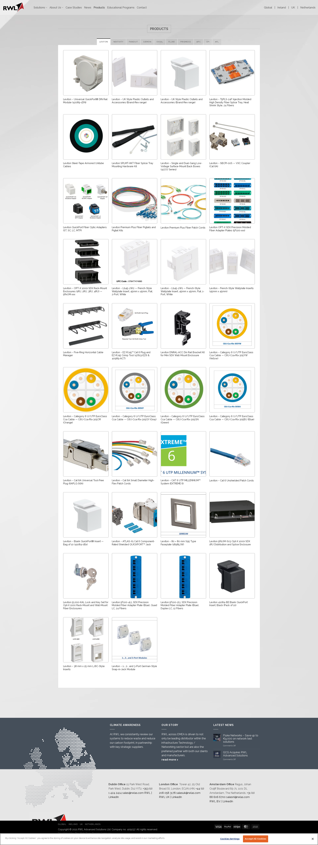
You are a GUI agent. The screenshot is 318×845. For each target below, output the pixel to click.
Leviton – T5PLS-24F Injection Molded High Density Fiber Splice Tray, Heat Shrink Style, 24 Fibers (230, 102)
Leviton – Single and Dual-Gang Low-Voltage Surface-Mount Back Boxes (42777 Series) (181, 166)
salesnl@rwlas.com (238, 797)
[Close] (312, 839)
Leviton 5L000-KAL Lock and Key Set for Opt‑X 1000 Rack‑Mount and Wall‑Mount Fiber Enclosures (85, 605)
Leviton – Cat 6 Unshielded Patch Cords (231, 480)
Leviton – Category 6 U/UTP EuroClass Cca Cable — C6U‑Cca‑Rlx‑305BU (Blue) (231, 418)
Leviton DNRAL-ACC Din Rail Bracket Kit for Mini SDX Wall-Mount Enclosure (183, 354)
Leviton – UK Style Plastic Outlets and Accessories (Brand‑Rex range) (133, 101)
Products (99, 7)
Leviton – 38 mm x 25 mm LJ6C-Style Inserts (84, 668)
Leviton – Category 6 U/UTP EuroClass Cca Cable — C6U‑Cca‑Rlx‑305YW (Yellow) (231, 355)
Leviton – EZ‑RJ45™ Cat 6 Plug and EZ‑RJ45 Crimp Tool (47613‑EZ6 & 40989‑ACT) (131, 355)
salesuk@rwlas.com (188, 792)
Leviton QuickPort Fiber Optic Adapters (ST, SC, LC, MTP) (85, 229)
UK (293, 7)
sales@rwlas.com (133, 792)
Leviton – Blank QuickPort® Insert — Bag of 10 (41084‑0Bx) (83, 543)
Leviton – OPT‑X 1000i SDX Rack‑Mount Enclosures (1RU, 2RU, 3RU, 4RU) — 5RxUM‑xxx (85, 291)
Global (268, 7)
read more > (169, 759)
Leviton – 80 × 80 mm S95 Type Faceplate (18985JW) (178, 543)
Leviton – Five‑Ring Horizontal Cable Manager (83, 354)
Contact (142, 7)
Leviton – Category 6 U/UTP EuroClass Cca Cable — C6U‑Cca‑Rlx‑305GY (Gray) (134, 418)
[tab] (104, 41)
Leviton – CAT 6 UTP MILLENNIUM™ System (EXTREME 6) (180, 482)
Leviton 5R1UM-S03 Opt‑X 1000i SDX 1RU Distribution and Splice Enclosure (230, 543)
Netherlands (308, 7)
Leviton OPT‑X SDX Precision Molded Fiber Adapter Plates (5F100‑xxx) (230, 229)
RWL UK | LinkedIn (170, 797)
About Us (55, 7)
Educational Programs (120, 7)
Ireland (281, 7)
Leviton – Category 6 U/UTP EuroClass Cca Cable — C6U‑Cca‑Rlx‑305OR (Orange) (85, 419)
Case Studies (74, 7)
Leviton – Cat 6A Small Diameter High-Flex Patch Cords (133, 482)
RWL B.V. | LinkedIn (221, 801)
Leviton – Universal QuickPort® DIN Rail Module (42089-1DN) (85, 101)
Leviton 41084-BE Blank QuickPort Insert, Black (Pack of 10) (228, 604)
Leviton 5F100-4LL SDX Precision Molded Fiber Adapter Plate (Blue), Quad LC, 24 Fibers (134, 605)
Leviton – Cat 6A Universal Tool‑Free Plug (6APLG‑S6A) (83, 482)
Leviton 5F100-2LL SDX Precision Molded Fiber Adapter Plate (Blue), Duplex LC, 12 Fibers (180, 605)
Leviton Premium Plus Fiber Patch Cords (183, 227)
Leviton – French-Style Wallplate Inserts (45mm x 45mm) (231, 290)
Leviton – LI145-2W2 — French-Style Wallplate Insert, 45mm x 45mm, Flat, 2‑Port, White (132, 291)
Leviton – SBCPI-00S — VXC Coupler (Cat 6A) (229, 165)
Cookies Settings (229, 839)
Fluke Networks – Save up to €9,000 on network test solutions (240, 738)
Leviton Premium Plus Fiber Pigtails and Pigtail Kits (134, 229)
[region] (159, 839)
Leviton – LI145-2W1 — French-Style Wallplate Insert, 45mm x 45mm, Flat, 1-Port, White (182, 291)
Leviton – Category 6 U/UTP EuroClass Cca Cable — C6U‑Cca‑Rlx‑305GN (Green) (183, 419)
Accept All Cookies (255, 839)
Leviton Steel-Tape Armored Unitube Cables (83, 165)
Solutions (39, 7)
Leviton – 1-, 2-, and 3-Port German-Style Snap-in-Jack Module (134, 668)
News (87, 7)
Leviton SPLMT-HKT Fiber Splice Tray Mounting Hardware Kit (132, 165)
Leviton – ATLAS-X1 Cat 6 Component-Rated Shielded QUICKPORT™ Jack (133, 543)
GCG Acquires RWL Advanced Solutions (235, 754)
